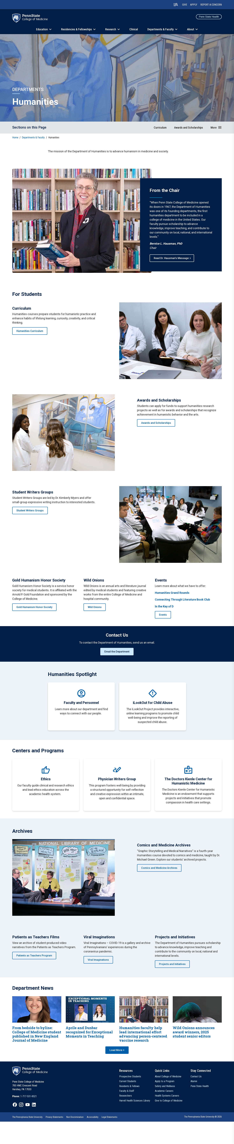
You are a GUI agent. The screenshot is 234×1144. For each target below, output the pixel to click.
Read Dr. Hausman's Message (171, 258)
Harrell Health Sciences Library (134, 1100)
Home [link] (15, 137)
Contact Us (196, 1076)
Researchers (125, 1095)
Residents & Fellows (129, 1086)
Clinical (133, 29)
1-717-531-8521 (28, 1096)
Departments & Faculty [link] (33, 137)
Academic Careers (164, 1090)
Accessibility (92, 1117)
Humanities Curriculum (29, 331)
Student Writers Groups (30, 510)
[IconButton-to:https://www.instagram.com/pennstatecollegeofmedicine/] (21, 1104)
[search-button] (175, 4)
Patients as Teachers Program (34, 955)
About (190, 29)
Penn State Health (209, 16)
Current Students (127, 1081)
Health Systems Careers (167, 1095)
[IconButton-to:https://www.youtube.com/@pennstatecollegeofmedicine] (27, 1104)
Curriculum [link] (160, 127)
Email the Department (116, 651)
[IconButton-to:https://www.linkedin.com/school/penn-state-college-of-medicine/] (33, 1104)
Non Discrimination (75, 1117)
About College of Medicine (168, 1076)
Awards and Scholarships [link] (188, 127)
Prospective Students (130, 1076)
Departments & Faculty (160, 29)
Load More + (117, 1050)
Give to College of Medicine (168, 1100)
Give (184, 4)
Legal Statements (109, 1117)
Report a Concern (211, 4)
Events (163, 614)
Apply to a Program (164, 1081)
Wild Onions (95, 607)
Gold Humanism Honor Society (34, 607)
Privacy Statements (54, 1117)
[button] (216, 127)
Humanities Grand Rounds (172, 592)
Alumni (194, 1081)
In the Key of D (164, 606)
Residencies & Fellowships (76, 29)
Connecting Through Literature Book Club (182, 599)
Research (110, 29)
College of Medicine (35, 19)
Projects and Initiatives (172, 964)
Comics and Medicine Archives (159, 867)
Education (42, 29)
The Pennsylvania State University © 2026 (203, 1116)
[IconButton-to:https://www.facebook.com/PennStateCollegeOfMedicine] (14, 1104)
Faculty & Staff (126, 1090)
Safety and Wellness (165, 1086)
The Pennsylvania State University (27, 1117)
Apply (193, 4)
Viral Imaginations (98, 959)
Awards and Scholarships (156, 422)
